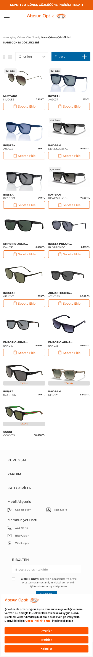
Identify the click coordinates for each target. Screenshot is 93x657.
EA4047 (15, 344)
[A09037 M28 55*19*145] (24, 128)
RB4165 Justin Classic (57, 147)
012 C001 (9, 294)
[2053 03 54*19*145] (24, 78)
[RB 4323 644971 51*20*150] (69, 374)
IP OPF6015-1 (60, 245)
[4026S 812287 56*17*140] (69, 275)
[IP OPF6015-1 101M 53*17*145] (69, 226)
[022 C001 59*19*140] (24, 177)
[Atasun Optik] (47, 15)
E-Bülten (20, 560)
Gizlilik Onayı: (30, 578)
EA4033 (60, 344)
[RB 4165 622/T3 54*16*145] (69, 128)
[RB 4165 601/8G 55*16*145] (69, 177)
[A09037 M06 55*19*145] (69, 78)
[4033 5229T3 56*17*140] (69, 324)
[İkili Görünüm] (10, 56)
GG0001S (9, 433)
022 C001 (9, 196)
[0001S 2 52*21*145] (24, 414)
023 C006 (9, 393)
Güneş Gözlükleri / (28, 37)
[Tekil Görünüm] (4, 56)
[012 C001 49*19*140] (24, 275)
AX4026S (60, 294)
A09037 (54, 97)
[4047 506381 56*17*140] (24, 324)
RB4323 (54, 393)
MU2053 (10, 97)
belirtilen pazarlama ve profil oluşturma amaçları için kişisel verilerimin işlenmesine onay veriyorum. (49, 582)
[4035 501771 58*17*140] (24, 226)
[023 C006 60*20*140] (24, 374)
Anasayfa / (9, 37)
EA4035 (15, 245)
